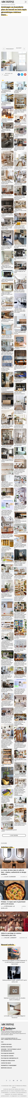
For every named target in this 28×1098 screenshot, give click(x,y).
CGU (2, 1042)
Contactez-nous (6, 1063)
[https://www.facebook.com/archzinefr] (6, 1080)
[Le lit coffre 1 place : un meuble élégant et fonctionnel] (14, 1014)
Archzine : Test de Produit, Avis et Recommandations (11, 1050)
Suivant (19, 48)
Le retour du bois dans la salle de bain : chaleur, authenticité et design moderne (13, 872)
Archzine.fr (9, 1025)
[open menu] (25, 2)
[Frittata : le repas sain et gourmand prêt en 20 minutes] (14, 890)
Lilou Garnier (10, 876)
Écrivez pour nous (6, 1046)
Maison (6, 4)
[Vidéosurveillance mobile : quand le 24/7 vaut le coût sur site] (14, 978)
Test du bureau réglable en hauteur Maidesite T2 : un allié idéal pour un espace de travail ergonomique (14, 962)
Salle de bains (11, 4)
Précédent (10, 48)
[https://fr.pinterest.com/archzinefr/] (21, 1080)
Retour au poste (8, 74)
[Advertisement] (14, 31)
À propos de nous (6, 1044)
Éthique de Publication (8, 1060)
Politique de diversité (7, 1053)
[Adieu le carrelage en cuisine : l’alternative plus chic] (14, 921)
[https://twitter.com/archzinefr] (17, 1080)
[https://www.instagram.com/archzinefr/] (10, 1080)
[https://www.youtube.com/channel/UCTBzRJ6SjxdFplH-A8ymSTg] (14, 1080)
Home (2, 4)
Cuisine (4, 843)
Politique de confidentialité (9, 1058)
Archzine (9, 2)
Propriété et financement (9, 1065)
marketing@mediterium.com (11, 1038)
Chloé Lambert (10, 937)
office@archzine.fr (17, 1039)
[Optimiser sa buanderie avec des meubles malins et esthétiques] (14, 996)
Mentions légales (6, 1067)
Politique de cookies (7, 1055)
